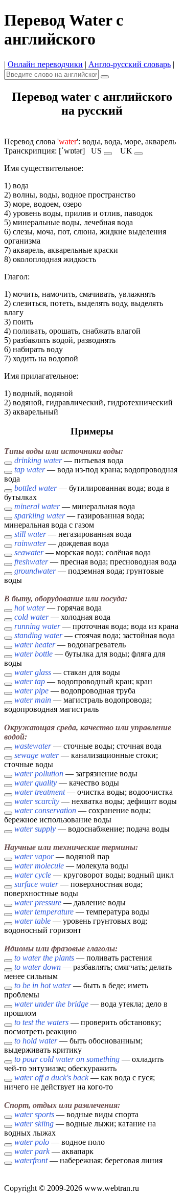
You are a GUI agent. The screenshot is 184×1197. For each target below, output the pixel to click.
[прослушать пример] (8, 463)
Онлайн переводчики (45, 64)
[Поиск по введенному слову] (105, 76)
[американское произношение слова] (108, 153)
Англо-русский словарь (129, 64)
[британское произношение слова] (138, 153)
